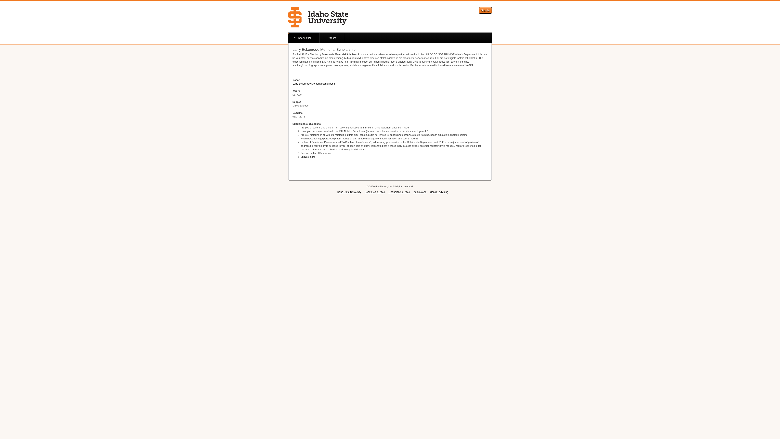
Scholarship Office (375, 191)
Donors (332, 37)
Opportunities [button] (304, 37)
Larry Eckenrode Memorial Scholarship (314, 83)
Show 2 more (308, 156)
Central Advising (439, 191)
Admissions (420, 191)
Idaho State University (349, 191)
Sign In (485, 10)
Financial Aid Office (399, 191)
